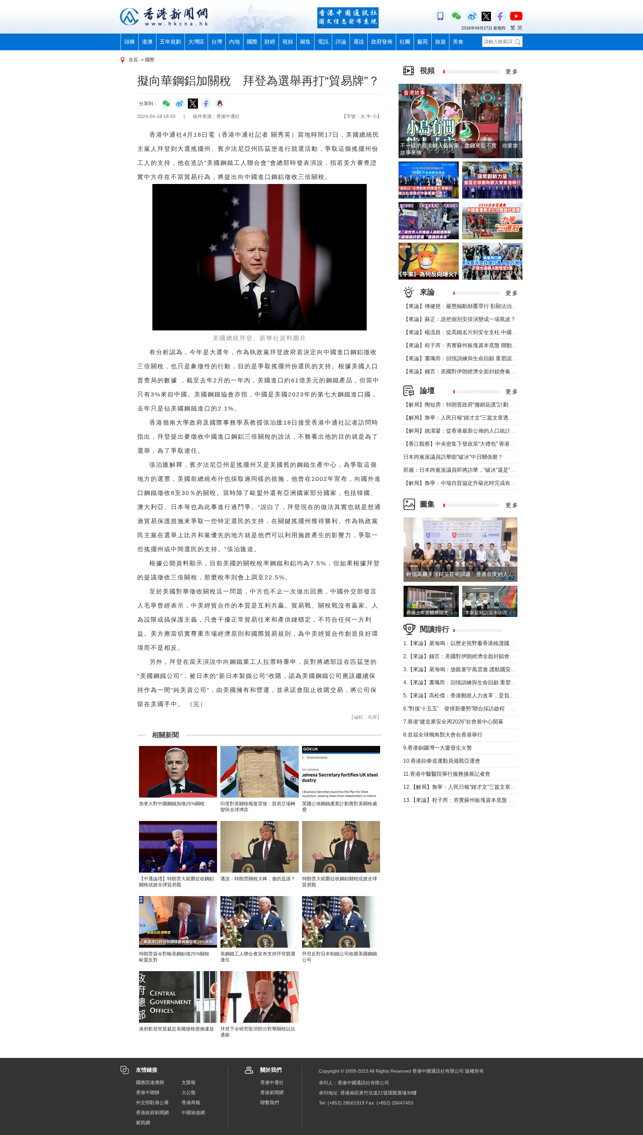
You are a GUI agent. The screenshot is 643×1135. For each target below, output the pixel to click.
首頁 (133, 59)
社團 (405, 42)
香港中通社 (272, 1082)
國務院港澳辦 (150, 1082)
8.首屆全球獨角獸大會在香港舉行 (443, 735)
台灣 (216, 42)
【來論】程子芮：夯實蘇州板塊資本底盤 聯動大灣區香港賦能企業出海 (487, 345)
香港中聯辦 (147, 1092)
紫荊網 (143, 1122)
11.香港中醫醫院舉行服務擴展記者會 (446, 774)
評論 (341, 42)
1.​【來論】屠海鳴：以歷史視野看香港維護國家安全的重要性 (475, 643)
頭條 (129, 42)
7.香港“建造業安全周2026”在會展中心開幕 (453, 721)
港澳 (147, 42)
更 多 (512, 71)
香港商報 (191, 1102)
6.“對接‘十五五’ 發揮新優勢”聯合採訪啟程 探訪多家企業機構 (478, 708)
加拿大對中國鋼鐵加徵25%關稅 (172, 803)
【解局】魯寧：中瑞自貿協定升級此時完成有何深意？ (467, 483)
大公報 (189, 1092)
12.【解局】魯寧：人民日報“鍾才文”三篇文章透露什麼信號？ (475, 787)
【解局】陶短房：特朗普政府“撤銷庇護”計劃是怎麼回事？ (472, 404)
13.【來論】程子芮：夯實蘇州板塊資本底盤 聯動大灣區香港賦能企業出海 (490, 800)
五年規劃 (170, 42)
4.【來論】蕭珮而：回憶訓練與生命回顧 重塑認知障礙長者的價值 (481, 682)
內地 (234, 42)
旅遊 (440, 42)
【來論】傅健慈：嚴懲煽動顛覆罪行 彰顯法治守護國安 (468, 306)
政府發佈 (381, 42)
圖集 (305, 42)
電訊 (323, 42)
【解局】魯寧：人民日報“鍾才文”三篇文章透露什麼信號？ (472, 418)
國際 (252, 42)
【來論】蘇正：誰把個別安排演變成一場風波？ (459, 319)
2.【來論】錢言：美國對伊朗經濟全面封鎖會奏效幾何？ (469, 656)
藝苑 (422, 42)
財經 (270, 42)
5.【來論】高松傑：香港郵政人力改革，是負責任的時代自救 (475, 695)
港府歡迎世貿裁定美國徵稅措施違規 (176, 1028)
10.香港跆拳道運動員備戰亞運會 (441, 761)
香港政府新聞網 (152, 1112)
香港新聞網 (272, 1092)
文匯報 (189, 1082)
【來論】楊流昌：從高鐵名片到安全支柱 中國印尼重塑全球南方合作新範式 (492, 332)
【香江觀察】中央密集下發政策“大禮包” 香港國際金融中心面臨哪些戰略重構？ (496, 444)
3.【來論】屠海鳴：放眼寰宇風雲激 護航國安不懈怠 (465, 669)
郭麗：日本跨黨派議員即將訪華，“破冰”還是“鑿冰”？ (465, 470)
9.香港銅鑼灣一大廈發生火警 (437, 748)
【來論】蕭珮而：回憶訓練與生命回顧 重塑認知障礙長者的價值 (479, 358)
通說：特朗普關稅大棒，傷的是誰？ (257, 878)
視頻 (287, 42)
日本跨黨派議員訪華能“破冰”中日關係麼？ (453, 457)
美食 (458, 42)
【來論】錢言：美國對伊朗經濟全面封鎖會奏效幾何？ (467, 371)
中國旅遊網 (193, 1112)
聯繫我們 (269, 1102)
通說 (358, 42)
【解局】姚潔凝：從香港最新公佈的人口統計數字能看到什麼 (475, 431)
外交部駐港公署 (152, 1102)
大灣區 (196, 42)
